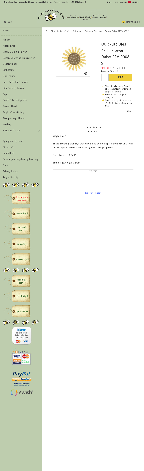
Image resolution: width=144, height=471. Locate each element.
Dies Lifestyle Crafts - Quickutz (66, 31)
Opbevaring (9, 76)
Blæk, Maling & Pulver (15, 52)
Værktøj (7, 124)
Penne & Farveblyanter (15, 100)
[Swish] (21, 392)
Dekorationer (10, 64)
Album (6, 39)
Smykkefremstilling (13, 112)
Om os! (6, 165)
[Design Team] (17, 281)
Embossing (9, 70)
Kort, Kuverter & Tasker (15, 82)
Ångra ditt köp (10, 177)
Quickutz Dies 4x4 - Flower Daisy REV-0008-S (107, 31)
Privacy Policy (10, 171)
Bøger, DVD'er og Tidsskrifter (19, 58)
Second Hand (10, 106)
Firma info (8, 147)
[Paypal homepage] (21, 377)
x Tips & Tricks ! (11, 130)
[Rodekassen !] (17, 198)
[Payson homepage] (21, 356)
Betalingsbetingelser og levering (20, 159)
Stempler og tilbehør (14, 118)
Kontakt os (8, 153)
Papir (6, 94)
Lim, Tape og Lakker (13, 88)
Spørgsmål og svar (13, 141)
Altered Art (9, 46)
